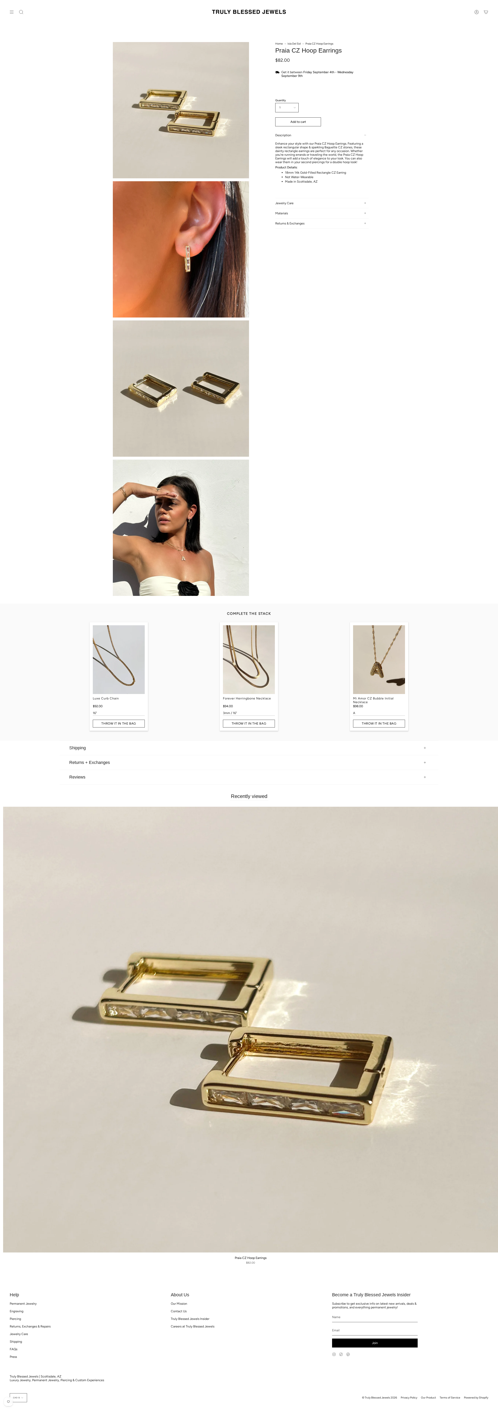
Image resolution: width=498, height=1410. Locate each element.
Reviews (77, 777)
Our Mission (179, 1303)
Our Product (428, 1397)
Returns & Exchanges (289, 223)
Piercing (15, 1319)
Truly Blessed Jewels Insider (190, 1319)
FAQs (13, 1349)
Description (283, 135)
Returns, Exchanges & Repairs (30, 1326)
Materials (281, 213)
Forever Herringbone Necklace (247, 698)
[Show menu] (12, 12)
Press (13, 1357)
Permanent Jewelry (23, 1303)
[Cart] (486, 12)
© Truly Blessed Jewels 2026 (379, 1397)
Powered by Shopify (476, 1397)
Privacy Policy (409, 1397)
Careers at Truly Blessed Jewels (192, 1326)
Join (375, 1343)
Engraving (16, 1311)
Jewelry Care (284, 203)
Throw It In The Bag (118, 723)
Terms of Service (450, 1397)
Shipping (77, 747)
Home (279, 43)
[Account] (476, 12)
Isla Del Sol (294, 43)
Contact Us (179, 1311)
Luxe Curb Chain (106, 698)
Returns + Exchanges (89, 762)
